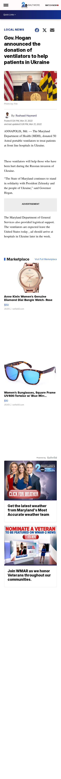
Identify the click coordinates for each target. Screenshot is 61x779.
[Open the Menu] (6, 5)
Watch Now (51, 5)
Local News (14, 29)
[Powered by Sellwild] (52, 457)
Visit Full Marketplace (46, 259)
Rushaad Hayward (26, 115)
